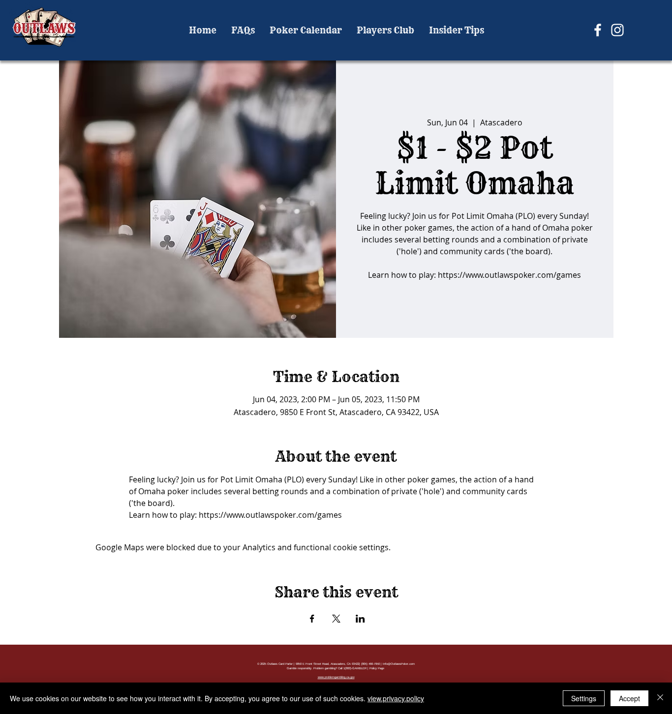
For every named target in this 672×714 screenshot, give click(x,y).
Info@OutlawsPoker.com (399, 663)
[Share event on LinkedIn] (360, 619)
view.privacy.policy (395, 698)
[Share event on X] (336, 619)
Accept (629, 698)
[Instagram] (617, 30)
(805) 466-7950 (370, 663)
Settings (583, 698)
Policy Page (376, 668)
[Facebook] (597, 30)
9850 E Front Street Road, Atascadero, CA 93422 (327, 663)
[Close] (660, 698)
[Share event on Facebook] (312, 619)
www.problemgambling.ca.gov (336, 677)
